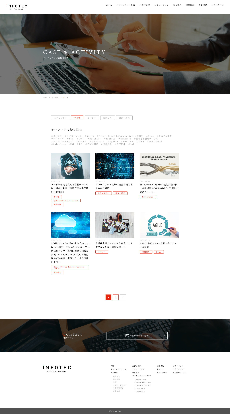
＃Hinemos (124, 138)
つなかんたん (140, 391)
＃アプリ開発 (91, 144)
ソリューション (138, 369)
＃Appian (112, 141)
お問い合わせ (162, 372)
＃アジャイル (57, 138)
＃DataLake (94, 138)
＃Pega (150, 136)
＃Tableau (110, 138)
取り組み (135, 372)
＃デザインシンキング (62, 141)
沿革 (114, 382)
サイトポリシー (179, 369)
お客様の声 (136, 366)
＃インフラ (81, 141)
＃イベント (56, 136)
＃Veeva (89, 136)
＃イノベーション (73, 136)
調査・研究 (124, 118)
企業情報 (114, 372)
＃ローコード (127, 141)
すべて (77, 118)
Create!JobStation (143, 385)
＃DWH (80, 138)
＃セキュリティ (97, 141)
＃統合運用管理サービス (146, 138)
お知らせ (160, 369)
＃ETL (70, 138)
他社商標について (180, 372)
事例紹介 (107, 118)
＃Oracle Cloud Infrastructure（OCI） (120, 136)
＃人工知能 (120, 144)
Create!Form (140, 379)
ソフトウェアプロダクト (142, 375)
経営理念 (116, 376)
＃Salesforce (59, 144)
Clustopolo (140, 388)
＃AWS (140, 141)
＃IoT (131, 144)
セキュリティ (60, 118)
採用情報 (160, 366)
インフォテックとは (118, 369)
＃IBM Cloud (154, 141)
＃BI (71, 144)
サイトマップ (178, 366)
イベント (91, 118)
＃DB (80, 144)
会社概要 (116, 379)
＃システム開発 (164, 136)
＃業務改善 (106, 144)
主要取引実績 (118, 388)
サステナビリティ (120, 385)
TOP (112, 366)
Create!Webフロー (143, 382)
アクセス (116, 391)
